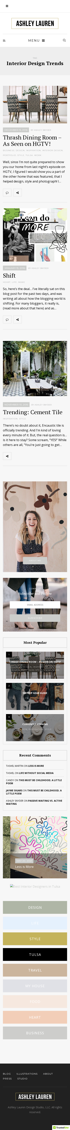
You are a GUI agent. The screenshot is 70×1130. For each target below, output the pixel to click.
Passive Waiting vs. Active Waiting (34, 802)
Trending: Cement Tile (32, 412)
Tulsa (35, 954)
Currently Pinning (35, 724)
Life (35, 923)
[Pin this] (51, 192)
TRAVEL (42, 698)
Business (35, 1033)
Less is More (36, 766)
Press (7, 1078)
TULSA (29, 155)
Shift (9, 275)
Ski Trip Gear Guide (35, 693)
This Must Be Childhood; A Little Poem (34, 782)
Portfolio (9, 155)
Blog (7, 1073)
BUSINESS (8, 150)
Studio (22, 1078)
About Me (35, 560)
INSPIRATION (33, 150)
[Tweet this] (34, 192)
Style (35, 938)
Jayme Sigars (14, 790)
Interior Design (52, 150)
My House (35, 986)
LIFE (14, 282)
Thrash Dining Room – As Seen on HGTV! (32, 140)
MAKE (21, 282)
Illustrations (27, 1073)
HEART (6, 282)
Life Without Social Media (36, 773)
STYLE (20, 155)
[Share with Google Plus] (43, 192)
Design (35, 907)
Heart (35, 1017)
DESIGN (20, 150)
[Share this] (26, 192)
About (48, 1073)
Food (35, 1001)
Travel (35, 970)
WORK (37, 155)
